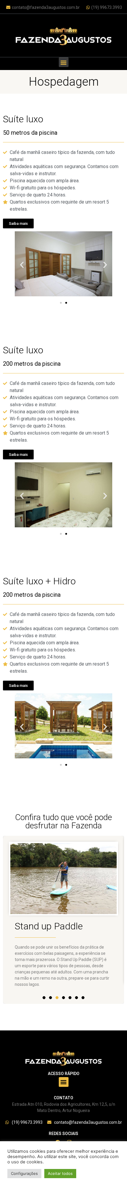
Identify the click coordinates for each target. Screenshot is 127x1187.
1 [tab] (44, 997)
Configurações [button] (24, 1173)
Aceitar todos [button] (60, 1173)
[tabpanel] (63, 920)
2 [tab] (50, 997)
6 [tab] (76, 997)
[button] (64, 62)
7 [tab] (83, 997)
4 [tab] (63, 997)
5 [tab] (70, 997)
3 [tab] (57, 1003)
